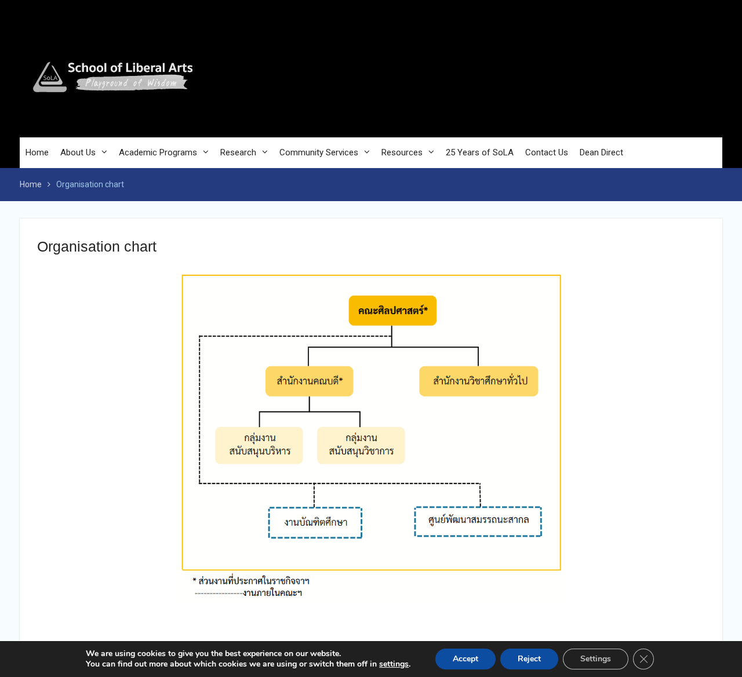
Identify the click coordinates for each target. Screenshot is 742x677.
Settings (595, 658)
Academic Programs (158, 152)
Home (37, 152)
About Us (78, 152)
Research (238, 152)
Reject (529, 658)
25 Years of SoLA (480, 152)
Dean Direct (601, 152)
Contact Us (546, 152)
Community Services (318, 152)
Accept (465, 658)
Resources (402, 152)
